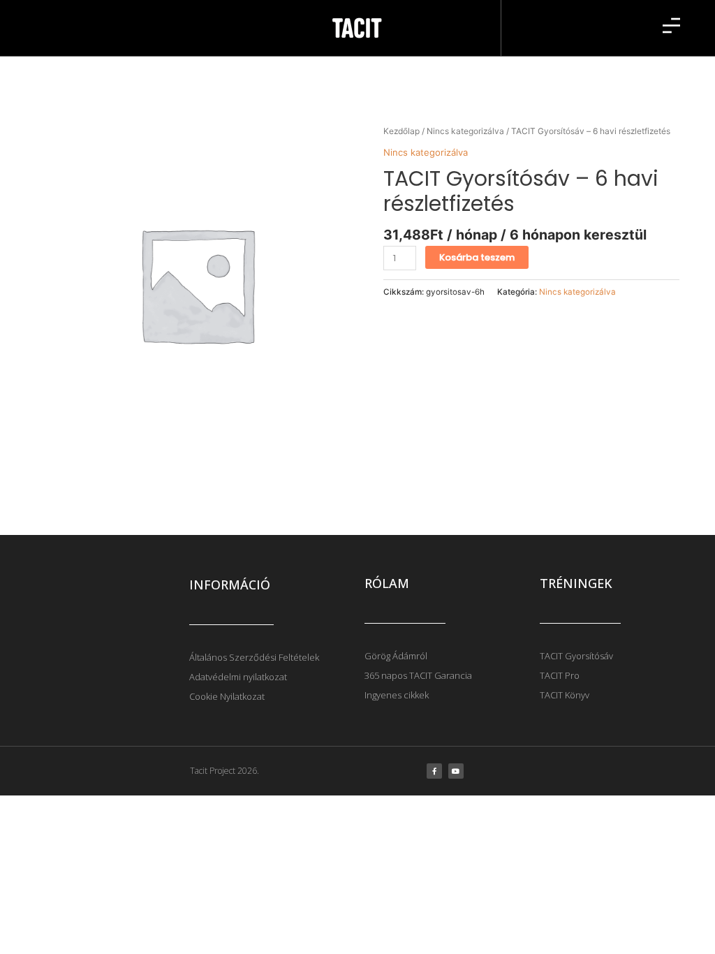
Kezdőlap (401, 131)
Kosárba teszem (477, 257)
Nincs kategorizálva (465, 131)
